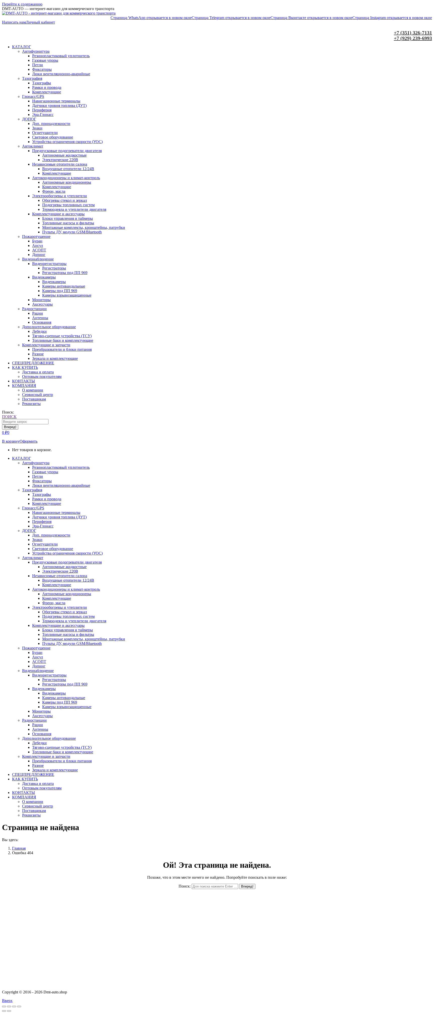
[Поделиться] (9, 1006)
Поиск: (185, 886)
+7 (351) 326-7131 (413, 32)
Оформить (28, 441)
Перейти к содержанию (22, 4)
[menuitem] (21, 47)
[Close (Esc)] (4, 1006)
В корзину (11, 441)
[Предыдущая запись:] (4, 1011)
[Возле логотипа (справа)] (9, 1011)
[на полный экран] (14, 1006)
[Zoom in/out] (19, 1006)
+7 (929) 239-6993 (413, 38)
